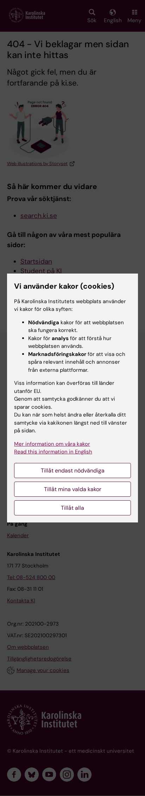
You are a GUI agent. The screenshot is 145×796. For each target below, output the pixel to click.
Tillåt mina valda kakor (72, 489)
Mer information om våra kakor (52, 443)
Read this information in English (53, 451)
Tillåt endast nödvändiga (73, 470)
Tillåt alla (72, 508)
